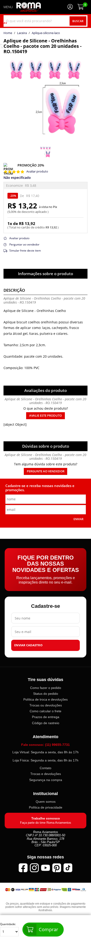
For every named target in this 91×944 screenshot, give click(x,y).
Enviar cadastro (28, 645)
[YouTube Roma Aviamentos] (45, 867)
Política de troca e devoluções (45, 699)
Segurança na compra (45, 780)
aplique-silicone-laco (46, 33)
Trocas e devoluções (45, 774)
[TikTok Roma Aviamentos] (67, 867)
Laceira (22, 33)
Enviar (79, 519)
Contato (45, 768)
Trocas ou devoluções (45, 705)
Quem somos (46, 802)
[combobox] (46, 21)
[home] (28, 7)
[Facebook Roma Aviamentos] (23, 867)
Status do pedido (45, 693)
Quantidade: (8, 924)
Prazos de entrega (45, 717)
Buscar (78, 21)
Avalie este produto (45, 416)
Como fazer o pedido (45, 688)
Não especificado (17, 178)
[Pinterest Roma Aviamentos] (56, 867)
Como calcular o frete (45, 711)
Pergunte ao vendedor (45, 471)
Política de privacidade (45, 807)
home (8, 33)
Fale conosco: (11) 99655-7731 (45, 745)
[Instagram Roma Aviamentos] (34, 867)
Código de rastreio (45, 723)
